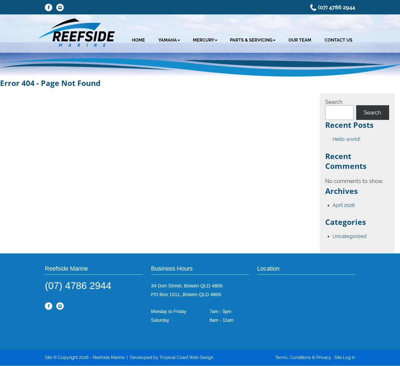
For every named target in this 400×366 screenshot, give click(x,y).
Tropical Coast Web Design (186, 357)
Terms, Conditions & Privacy (303, 357)
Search (334, 102)
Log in (349, 357)
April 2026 (344, 205)
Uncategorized (350, 236)
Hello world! (347, 139)
